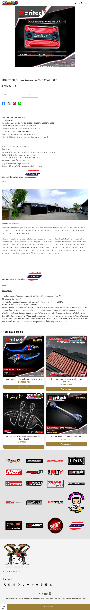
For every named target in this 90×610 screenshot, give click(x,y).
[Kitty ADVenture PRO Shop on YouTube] (27, 586)
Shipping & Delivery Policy (41, 599)
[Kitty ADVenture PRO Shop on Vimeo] (32, 586)
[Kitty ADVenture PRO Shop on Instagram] (18, 586)
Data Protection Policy (78, 599)
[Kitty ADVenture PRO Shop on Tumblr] (23, 586)
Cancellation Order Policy (57, 599)
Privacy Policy (19, 599)
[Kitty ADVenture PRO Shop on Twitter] (4, 586)
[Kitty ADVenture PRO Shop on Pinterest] (14, 586)
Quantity (4, 94)
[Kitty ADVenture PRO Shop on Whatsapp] (41, 586)
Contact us (68, 599)
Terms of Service (10, 599)
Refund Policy (28, 599)
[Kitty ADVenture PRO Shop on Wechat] (37, 586)
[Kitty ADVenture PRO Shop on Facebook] (9, 586)
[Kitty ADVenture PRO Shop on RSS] (50, 585)
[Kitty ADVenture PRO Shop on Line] (46, 586)
